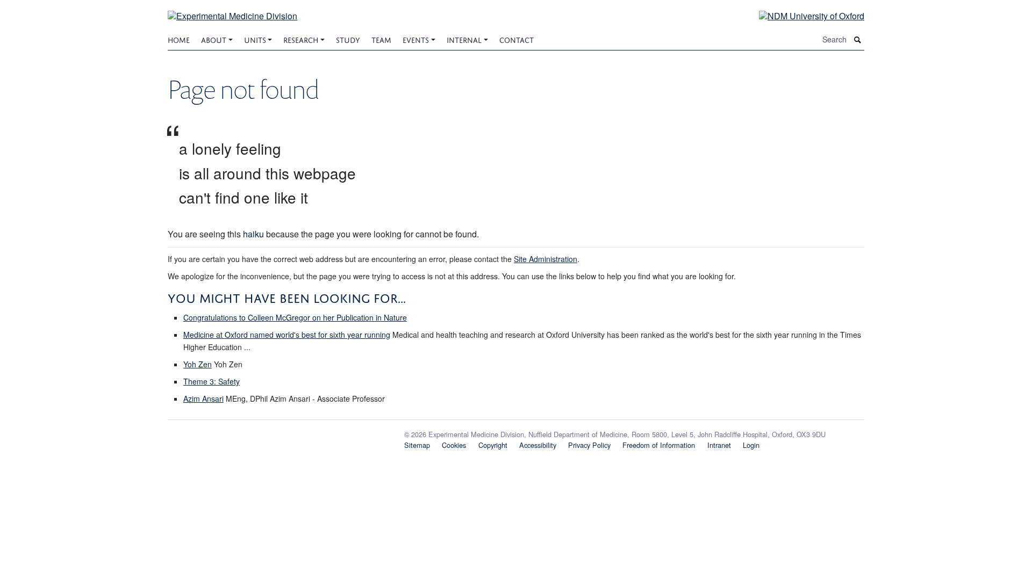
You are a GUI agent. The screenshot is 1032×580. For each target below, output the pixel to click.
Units (255, 39)
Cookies (454, 445)
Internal (464, 39)
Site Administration (545, 258)
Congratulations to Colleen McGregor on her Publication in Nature (295, 317)
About (213, 39)
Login (751, 445)
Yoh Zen (197, 364)
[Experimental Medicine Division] (232, 9)
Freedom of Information (658, 445)
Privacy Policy (589, 445)
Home (179, 39)
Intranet (719, 445)
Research (300, 39)
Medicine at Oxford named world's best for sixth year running (286, 334)
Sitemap (417, 445)
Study (348, 39)
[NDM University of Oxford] (803, 15)
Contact (516, 39)
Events (416, 39)
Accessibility (537, 445)
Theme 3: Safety (211, 381)
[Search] (857, 39)
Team (381, 39)
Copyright (492, 445)
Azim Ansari (203, 398)
